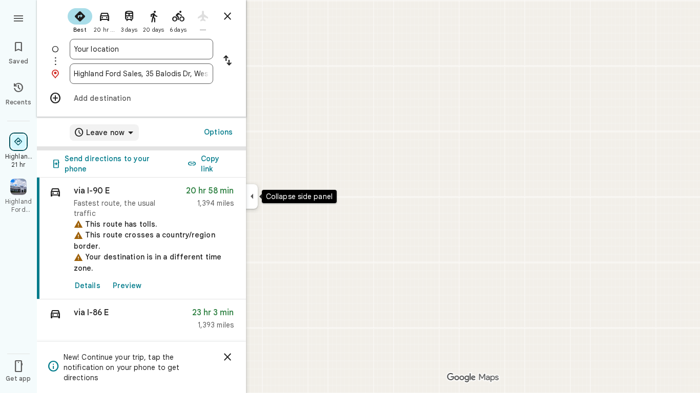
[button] (141, 321)
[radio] (80, 19)
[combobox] (141, 49)
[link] (141, 238)
